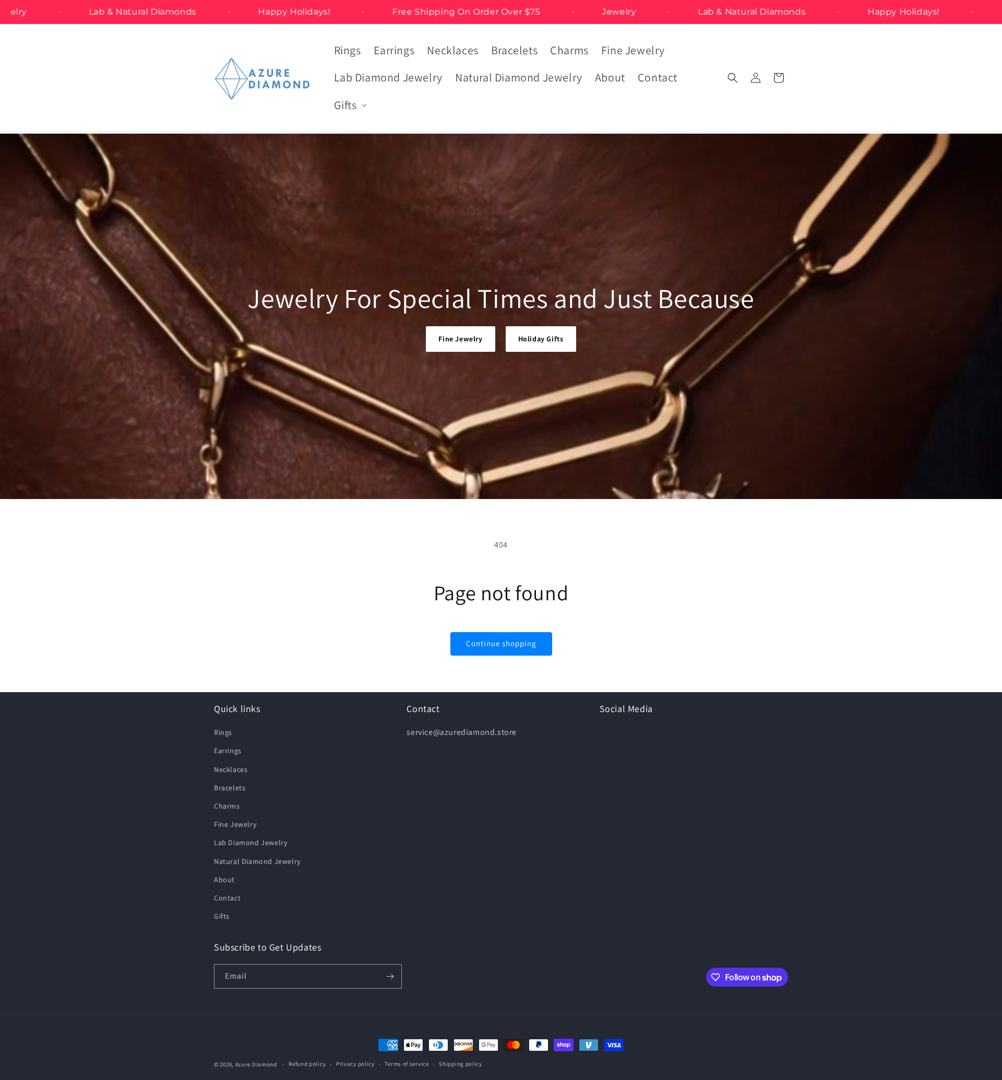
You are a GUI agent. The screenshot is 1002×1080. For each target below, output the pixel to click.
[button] (349, 105)
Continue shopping (501, 643)
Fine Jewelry (460, 338)
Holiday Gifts (541, 338)
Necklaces (230, 769)
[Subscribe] (389, 976)
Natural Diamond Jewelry (257, 861)
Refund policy (307, 1063)
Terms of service (406, 1063)
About (224, 879)
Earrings (228, 750)
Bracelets (229, 787)
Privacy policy (355, 1063)
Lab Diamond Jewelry (250, 842)
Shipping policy (460, 1063)
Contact (227, 898)
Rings (223, 732)
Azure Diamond (256, 1064)
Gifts (222, 916)
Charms (227, 806)
